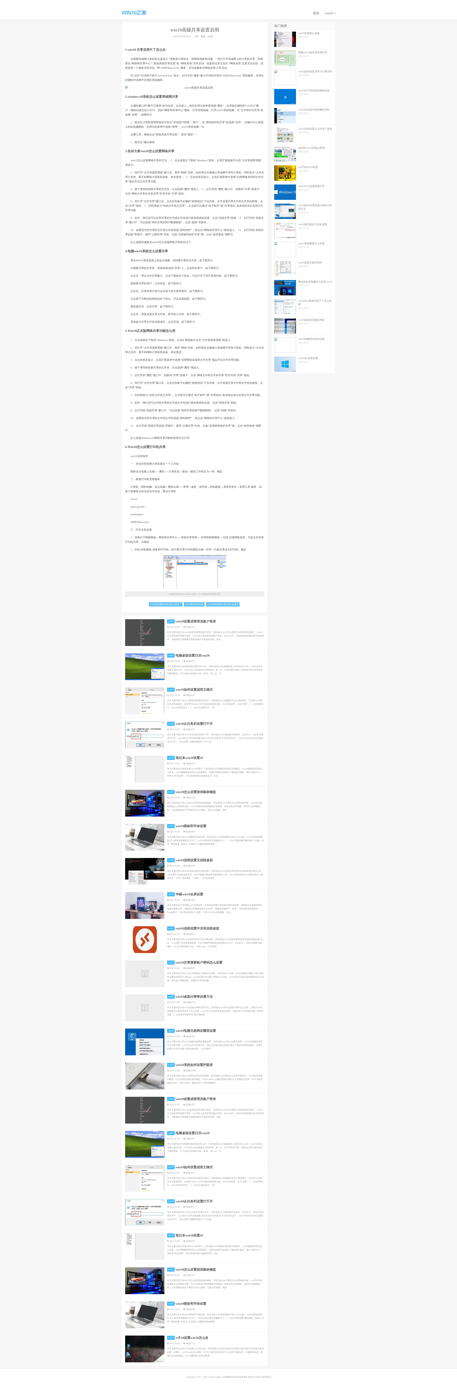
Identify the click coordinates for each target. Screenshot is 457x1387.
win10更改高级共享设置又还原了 (165, 604)
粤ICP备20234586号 (253, 1377)
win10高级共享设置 (194, 604)
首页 (316, 13)
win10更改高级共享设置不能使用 (222, 604)
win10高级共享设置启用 (194, 30)
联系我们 (267, 1377)
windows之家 (133, 13)
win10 (329, 13)
